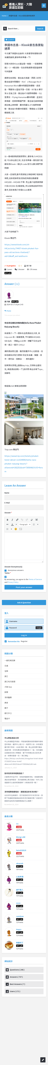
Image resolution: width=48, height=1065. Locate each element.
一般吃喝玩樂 (9, 660)
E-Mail (7, 502)
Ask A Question (24, 602)
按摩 (6, 692)
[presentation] (7, 520)
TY (17, 824)
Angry (18, 929)
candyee (20, 916)
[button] (7, 520)
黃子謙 (28, 266)
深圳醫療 (8, 697)
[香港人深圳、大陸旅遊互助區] (21, 5)
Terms (7, 573)
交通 (6, 665)
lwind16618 (21, 850)
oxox (18, 903)
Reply (9, 310)
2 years (9, 269)
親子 (6, 708)
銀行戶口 (8, 713)
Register (24, 641)
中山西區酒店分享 (11, 738)
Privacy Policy (13, 582)
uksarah (19, 863)
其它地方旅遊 (9, 681)
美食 (6, 702)
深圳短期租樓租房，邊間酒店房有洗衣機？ (21, 791)
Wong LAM (20, 837)
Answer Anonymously (13, 566)
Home (4, 15)
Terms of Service (35, 579)
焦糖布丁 (19, 942)
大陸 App (8, 687)
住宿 (6, 671)
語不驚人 (19, 889)
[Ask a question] (42, 1059)
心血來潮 (19, 876)
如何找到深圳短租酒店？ (14, 773)
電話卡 (7, 718)
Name (6, 493)
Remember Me (14, 641)
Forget (39, 628)
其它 (6, 676)
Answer (20, 269)
